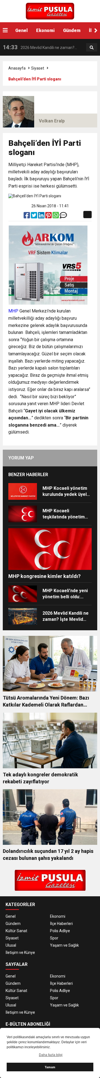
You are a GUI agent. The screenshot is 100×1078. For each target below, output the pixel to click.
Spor (54, 938)
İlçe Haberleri (61, 923)
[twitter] (34, 216)
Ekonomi (45, 30)
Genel (21, 30)
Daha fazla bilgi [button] (50, 1055)
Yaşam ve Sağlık (64, 945)
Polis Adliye (60, 931)
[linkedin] (41, 216)
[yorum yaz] (63, 216)
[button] (96, 30)
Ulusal (11, 945)
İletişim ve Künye (20, 952)
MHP (13, 311)
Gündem (72, 30)
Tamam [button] (50, 1067)
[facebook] (27, 216)
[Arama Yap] (92, 47)
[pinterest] (48, 216)
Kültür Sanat (16, 931)
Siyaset (37, 68)
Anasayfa (17, 68)
